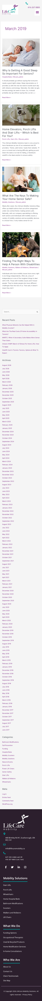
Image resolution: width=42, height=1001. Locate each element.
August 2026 (6, 365)
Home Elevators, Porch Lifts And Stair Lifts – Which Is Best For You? (20, 133)
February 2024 (7, 465)
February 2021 (7, 584)
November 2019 (7, 634)
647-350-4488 (10, 857)
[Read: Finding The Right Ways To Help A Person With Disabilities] (21, 244)
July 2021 (5, 567)
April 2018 (5, 697)
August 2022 (6, 524)
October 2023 (7, 478)
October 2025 (7, 398)
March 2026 (6, 382)
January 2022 (7, 547)
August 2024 (6, 445)
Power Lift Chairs (8, 768)
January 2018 (7, 706)
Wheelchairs (33, 267)
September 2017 (8, 720)
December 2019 (7, 630)
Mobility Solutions (8, 202)
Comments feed (7, 801)
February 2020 (7, 624)
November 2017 (7, 713)
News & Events (7, 762)
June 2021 (5, 571)
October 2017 (7, 716)
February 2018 (7, 703)
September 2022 (8, 521)
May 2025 (5, 415)
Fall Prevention (7, 745)
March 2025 (6, 421)
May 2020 (5, 614)
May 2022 (5, 534)
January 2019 (7, 667)
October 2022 (7, 518)
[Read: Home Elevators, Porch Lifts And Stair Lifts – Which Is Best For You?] (21, 115)
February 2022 (7, 544)
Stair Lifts (14, 139)
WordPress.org (7, 804)
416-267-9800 (34, 7)
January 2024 (7, 468)
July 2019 (5, 647)
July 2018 (5, 687)
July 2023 (5, 488)
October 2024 (7, 438)
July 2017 (5, 726)
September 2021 (8, 561)
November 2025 (7, 395)
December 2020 (8, 590)
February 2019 (7, 663)
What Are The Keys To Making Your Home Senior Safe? (20, 197)
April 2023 (5, 498)
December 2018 (7, 670)
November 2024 (8, 435)
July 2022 (5, 527)
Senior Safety (7, 772)
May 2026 (5, 375)
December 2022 (7, 511)
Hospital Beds (7, 77)
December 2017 (7, 710)
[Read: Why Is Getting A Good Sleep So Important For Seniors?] (21, 52)
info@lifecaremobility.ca (15, 848)
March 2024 (6, 461)
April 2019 (5, 657)
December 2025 (7, 392)
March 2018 (6, 700)
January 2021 (7, 587)
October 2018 (7, 677)
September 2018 (8, 680)
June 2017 (5, 730)
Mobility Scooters (8, 755)
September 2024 (8, 441)
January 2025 (7, 428)
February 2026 (7, 385)
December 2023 (8, 471)
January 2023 (7, 508)
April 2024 (5, 458)
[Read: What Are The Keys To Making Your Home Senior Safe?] (21, 179)
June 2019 (5, 650)
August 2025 (6, 405)
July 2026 (5, 368)
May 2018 (5, 693)
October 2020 (7, 597)
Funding (5, 749)
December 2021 (7, 551)
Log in (4, 794)
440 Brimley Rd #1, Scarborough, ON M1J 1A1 (20, 839)
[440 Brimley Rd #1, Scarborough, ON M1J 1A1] (4, 834)
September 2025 (8, 402)
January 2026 (7, 388)
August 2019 (6, 644)
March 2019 (6, 660)
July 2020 (5, 607)
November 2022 (7, 514)
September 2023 (8, 481)
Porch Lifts (6, 139)
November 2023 (8, 475)
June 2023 (6, 491)
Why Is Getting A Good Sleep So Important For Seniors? (19, 72)
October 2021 (7, 557)
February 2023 (7, 504)
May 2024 (5, 455)
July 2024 (5, 448)
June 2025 (6, 412)
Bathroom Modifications (10, 742)
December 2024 (8, 431)
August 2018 (6, 683)
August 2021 (6, 564)
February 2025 (7, 425)
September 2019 (8, 640)
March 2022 (6, 541)
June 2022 (6, 531)
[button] (37, 12)
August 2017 (6, 723)
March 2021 (6, 581)
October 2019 (7, 637)
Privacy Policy (27, 995)
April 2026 (5, 378)
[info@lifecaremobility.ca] (4, 844)
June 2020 (6, 610)
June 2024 (6, 451)
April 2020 (5, 617)
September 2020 (8, 600)
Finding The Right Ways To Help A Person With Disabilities (21, 262)
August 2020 (6, 604)
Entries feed (6, 797)
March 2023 (6, 501)
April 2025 (5, 418)
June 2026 (6, 372)
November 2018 (7, 673)
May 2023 (5, 494)
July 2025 (5, 408)
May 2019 (5, 653)
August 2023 (6, 484)
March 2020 (6, 620)
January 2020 (7, 627)
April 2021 (5, 577)
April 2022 (5, 538)
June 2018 (5, 690)
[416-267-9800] (27, 3)
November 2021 (7, 554)
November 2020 (8, 594)
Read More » (6, 97)
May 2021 (5, 574)
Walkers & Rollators (22, 267)
